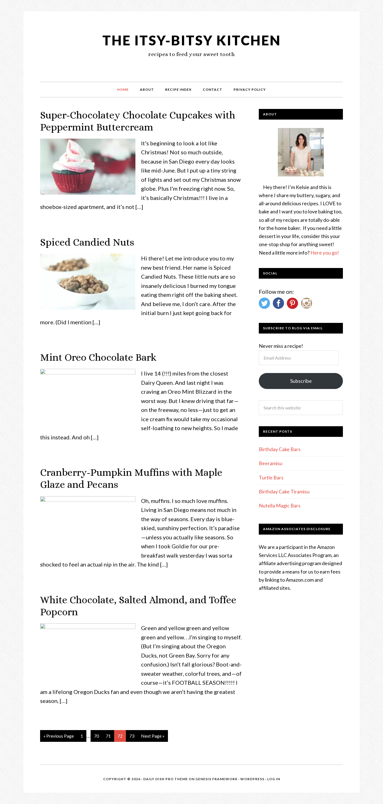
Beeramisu (270, 463)
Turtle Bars (271, 477)
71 (108, 735)
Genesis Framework (216, 779)
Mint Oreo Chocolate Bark (98, 357)
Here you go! (324, 253)
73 (131, 735)
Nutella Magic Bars (280, 505)
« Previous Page (58, 735)
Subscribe (301, 381)
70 (96, 735)
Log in (273, 779)
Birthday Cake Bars (280, 449)
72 (120, 735)
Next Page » (153, 735)
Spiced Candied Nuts (87, 242)
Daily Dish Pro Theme (165, 779)
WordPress (252, 779)
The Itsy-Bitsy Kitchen (191, 40)
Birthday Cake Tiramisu (284, 491)
